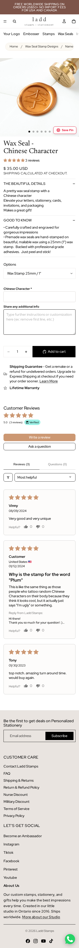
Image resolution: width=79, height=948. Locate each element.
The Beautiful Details (24, 183)
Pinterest (11, 869)
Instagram (11, 844)
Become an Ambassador (23, 836)
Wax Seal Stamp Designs (41, 46)
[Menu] (5, 21)
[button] (14, 160)
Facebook (11, 861)
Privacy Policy (14, 815)
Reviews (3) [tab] (21, 464)
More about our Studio (41, 917)
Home (14, 46)
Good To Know (18, 220)
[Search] (14, 21)
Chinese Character (18, 289)
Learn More (49, 381)
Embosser (31, 34)
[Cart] (74, 21)
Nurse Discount (16, 794)
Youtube (10, 877)
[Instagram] (35, 941)
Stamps (49, 34)
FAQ (7, 773)
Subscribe (59, 736)
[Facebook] (28, 941)
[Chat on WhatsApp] (70, 939)
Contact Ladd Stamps (21, 766)
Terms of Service (16, 808)
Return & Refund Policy (21, 787)
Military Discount (16, 801)
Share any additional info (21, 307)
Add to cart (57, 351)
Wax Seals (65, 34)
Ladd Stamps (45, 931)
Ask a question (39, 446)
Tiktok (8, 852)
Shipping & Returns (19, 780)
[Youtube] (43, 941)
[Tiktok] (51, 941)
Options (10, 264)
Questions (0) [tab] (57, 464)
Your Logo (11, 34)
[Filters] (8, 477)
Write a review (39, 437)
